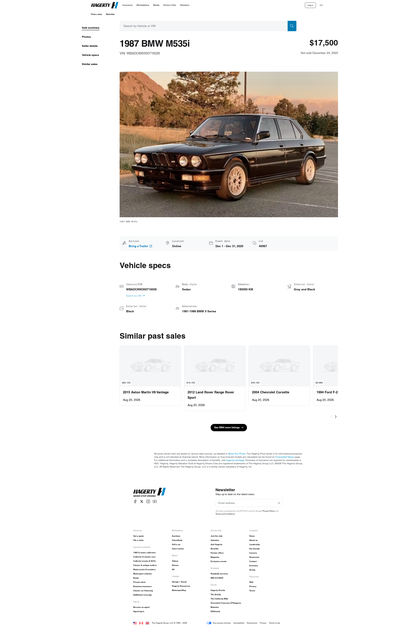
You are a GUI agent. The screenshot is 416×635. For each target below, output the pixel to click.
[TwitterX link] (141, 501)
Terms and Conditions (225, 514)
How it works (178, 549)
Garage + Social (179, 582)
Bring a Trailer (138, 246)
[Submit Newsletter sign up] (278, 503)
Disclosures (252, 623)
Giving (252, 570)
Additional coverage (142, 595)
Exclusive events (219, 561)
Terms (252, 591)
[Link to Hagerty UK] (147, 623)
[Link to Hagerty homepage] (149, 492)
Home (252, 536)
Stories (175, 565)
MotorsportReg (179, 590)
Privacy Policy (268, 511)
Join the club (216, 536)
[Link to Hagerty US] (135, 623)
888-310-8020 (217, 578)
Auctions (176, 536)
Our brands (254, 549)
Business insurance (142, 586)
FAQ (251, 582)
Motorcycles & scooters (144, 569)
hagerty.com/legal (235, 460)
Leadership (254, 544)
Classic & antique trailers (145, 565)
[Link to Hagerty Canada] (141, 623)
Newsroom (254, 557)
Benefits (214, 549)
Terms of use (274, 623)
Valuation (215, 540)
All (173, 569)
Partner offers (217, 553)
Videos (175, 561)
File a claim (138, 540)
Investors (253, 565)
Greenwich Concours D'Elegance (226, 603)
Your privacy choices (222, 623)
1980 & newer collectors (144, 552)
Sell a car (176, 544)
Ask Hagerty (216, 544)
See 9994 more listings (227, 427)
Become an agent (141, 607)
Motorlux (215, 607)
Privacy (252, 586)
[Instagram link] (148, 501)
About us (253, 540)
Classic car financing (143, 591)
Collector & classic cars (144, 557)
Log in (310, 5)
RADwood (215, 611)
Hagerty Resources (181, 586)
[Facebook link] (135, 501)
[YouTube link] (154, 501)
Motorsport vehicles (142, 574)
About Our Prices (237, 453)
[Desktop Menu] (321, 5)
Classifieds (177, 540)
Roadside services (219, 574)
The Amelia (216, 594)
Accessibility (238, 623)
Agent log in (138, 611)
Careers (253, 553)
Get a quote (138, 536)
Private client (139, 582)
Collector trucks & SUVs (144, 561)
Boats (136, 578)
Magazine (215, 557)
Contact (253, 561)
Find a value (96, 14)
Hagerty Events (218, 590)
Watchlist (110, 14)
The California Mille (219, 599)
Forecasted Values (284, 457)
